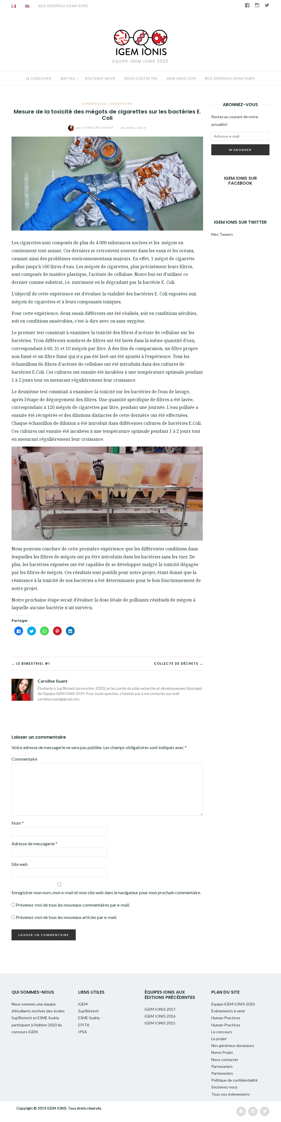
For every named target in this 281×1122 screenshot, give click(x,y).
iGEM (33, 1031)
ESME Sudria (48, 1017)
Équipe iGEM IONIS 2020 (233, 1004)
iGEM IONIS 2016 (160, 1016)
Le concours (39, 78)
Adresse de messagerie (34, 843)
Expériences (94, 103)
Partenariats (222, 1066)
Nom (18, 822)
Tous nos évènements (230, 1094)
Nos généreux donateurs (63, 6)
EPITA (83, 1025)
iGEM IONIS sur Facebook (240, 181)
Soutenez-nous (100, 78)
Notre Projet (222, 1052)
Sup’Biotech (22, 1017)
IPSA (82, 1031)
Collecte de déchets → (178, 663)
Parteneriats (222, 1073)
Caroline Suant (96, 127)
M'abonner (240, 149)
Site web (20, 864)
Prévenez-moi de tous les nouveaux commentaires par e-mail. (73, 904)
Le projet (219, 1038)
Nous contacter (141, 78)
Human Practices (225, 1017)
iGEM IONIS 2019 (181, 78)
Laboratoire (120, 103)
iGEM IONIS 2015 (160, 1023)
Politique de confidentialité (234, 1080)
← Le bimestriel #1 (31, 663)
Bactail (68, 78)
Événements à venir (228, 1011)
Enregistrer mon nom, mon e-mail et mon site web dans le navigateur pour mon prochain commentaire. (106, 892)
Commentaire (24, 758)
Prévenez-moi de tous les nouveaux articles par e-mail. (66, 917)
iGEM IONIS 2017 (160, 1009)
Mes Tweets (222, 234)
